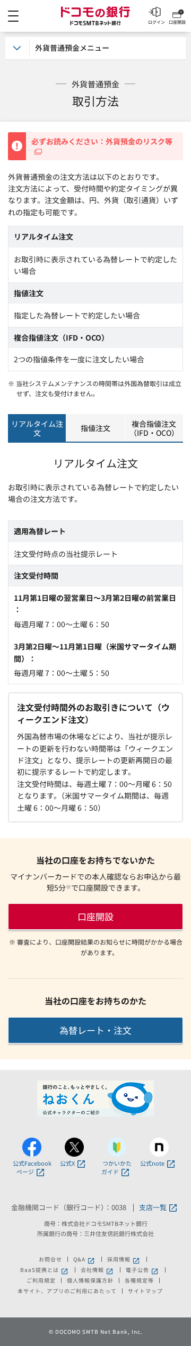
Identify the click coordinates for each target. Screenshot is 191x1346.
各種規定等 (139, 1280)
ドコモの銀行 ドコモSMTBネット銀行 (95, 16)
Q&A (84, 1259)
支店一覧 (153, 1208)
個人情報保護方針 (90, 1280)
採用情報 (124, 1259)
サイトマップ (145, 1291)
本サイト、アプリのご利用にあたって (67, 1291)
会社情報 (98, 1269)
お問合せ (50, 1259)
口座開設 (95, 916)
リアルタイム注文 (37, 428)
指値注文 (95, 428)
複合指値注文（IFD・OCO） (154, 428)
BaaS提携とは (45, 1269)
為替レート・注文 (95, 1030)
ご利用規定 (41, 1280)
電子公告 (143, 1269)
